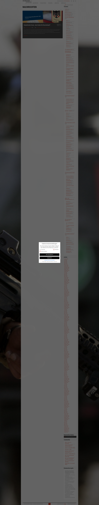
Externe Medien (44, 251)
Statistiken (57, 249)
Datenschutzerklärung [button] (50, 261)
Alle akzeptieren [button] (49, 254)
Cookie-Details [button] (44, 261)
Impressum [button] (55, 261)
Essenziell (43, 249)
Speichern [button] (49, 257)
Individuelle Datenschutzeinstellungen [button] (49, 260)
